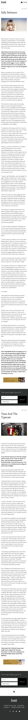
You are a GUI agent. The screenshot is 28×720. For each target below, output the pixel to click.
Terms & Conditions (17, 707)
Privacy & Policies (10, 705)
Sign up (22, 399)
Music (2, 410)
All (6, 410)
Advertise (20, 705)
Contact (7, 707)
